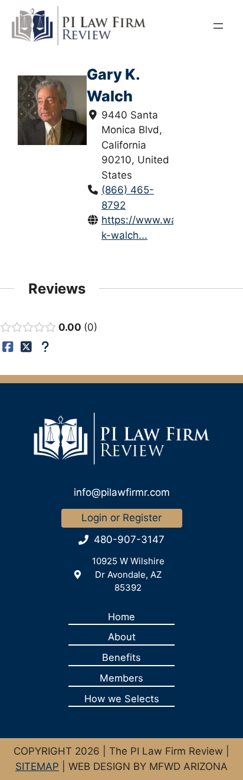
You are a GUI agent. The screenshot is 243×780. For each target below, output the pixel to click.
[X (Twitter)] (27, 347)
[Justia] (45, 347)
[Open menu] (218, 26)
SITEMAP (37, 766)
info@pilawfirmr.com (122, 492)
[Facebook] (8, 347)
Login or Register (121, 518)
